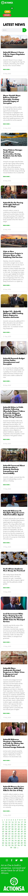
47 (15, 831)
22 (12, 824)
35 (3, 829)
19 (3, 824)
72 (19, 838)
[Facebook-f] (11, 860)
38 (12, 829)
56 (19, 834)
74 (25, 838)
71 (15, 838)
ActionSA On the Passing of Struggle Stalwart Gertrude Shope (13, 204)
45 (9, 831)
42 (25, 829)
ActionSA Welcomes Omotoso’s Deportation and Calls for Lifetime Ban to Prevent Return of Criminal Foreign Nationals (14, 743)
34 (25, 827)
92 (6, 845)
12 (6, 822)
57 (22, 834)
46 (12, 831)
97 (22, 845)
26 (25, 824)
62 (12, 836)
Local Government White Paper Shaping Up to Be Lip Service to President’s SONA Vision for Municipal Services (14, 617)
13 (9, 822)
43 (3, 831)
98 (25, 845)
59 (3, 836)
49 (22, 831)
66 (25, 836)
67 (3, 838)
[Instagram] (7, 860)
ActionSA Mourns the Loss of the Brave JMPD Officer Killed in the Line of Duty (13, 788)
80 (19, 841)
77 (9, 841)
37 (9, 829)
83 (3, 843)
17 (22, 822)
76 (6, 841)
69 (9, 838)
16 (19, 822)
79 (15, 841)
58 (25, 834)
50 (25, 831)
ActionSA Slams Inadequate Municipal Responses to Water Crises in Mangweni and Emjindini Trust (13, 672)
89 (22, 843)
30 (12, 827)
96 (19, 845)
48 (19, 831)
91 (3, 845)
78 (12, 841)
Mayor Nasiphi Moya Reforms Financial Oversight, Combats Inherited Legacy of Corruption (11, 99)
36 (6, 829)
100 (14, 847)
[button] (12, 8)
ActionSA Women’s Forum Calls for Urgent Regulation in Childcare (14, 54)
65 (22, 836)
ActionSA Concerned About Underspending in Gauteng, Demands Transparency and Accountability (14, 469)
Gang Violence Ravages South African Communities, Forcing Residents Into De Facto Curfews (12, 154)
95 (15, 845)
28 (6, 827)
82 (25, 841)
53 (9, 834)
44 (6, 831)
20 (6, 824)
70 (12, 838)
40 (19, 829)
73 (22, 838)
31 (15, 827)
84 (6, 843)
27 (3, 827)
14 (12, 822)
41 (22, 829)
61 (9, 836)
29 (9, 827)
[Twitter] (16, 860)
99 (11, 847)
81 (22, 841)
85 (9, 843)
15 (15, 822)
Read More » (6, 69)
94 (12, 845)
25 (22, 824)
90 (25, 843)
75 (3, 841)
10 (25, 820)
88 (19, 843)
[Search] (24, 30)
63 (15, 836)
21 (9, 824)
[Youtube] (21, 860)
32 (19, 827)
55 (15, 834)
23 (15, 824)
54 (12, 834)
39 (15, 829)
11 (3, 822)
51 (3, 834)
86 (12, 843)
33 (22, 827)
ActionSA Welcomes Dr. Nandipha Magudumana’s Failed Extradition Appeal (13, 513)
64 (19, 836)
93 (9, 845)
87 (15, 843)
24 (19, 824)
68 (6, 838)
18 (25, 822)
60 (6, 836)
